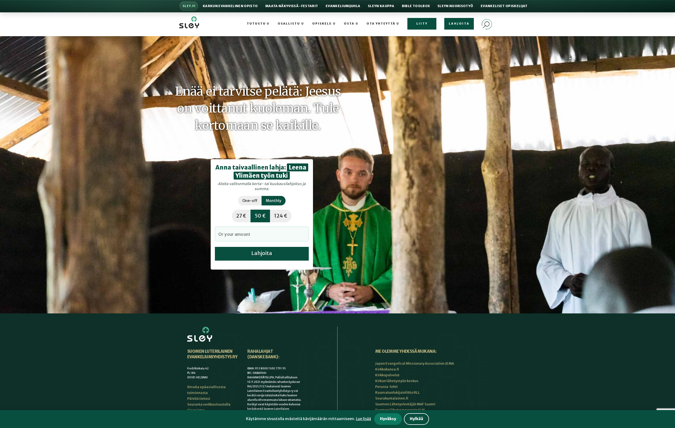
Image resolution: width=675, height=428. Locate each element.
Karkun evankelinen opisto (230, 6)
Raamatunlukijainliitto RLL (397, 392)
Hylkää (416, 418)
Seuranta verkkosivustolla (208, 404)
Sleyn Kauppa (381, 6)
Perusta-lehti (386, 386)
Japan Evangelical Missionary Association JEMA (414, 363)
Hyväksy (388, 418)
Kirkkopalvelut (387, 375)
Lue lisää (363, 418)
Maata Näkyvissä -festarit (291, 6)
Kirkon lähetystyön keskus (396, 381)
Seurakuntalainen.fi (391, 398)
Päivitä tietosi (198, 398)
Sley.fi (188, 6)
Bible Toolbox (416, 6)
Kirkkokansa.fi (387, 369)
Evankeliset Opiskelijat (504, 6)
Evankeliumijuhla (343, 6)
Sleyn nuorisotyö (455, 6)
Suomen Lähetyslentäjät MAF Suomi (405, 404)
